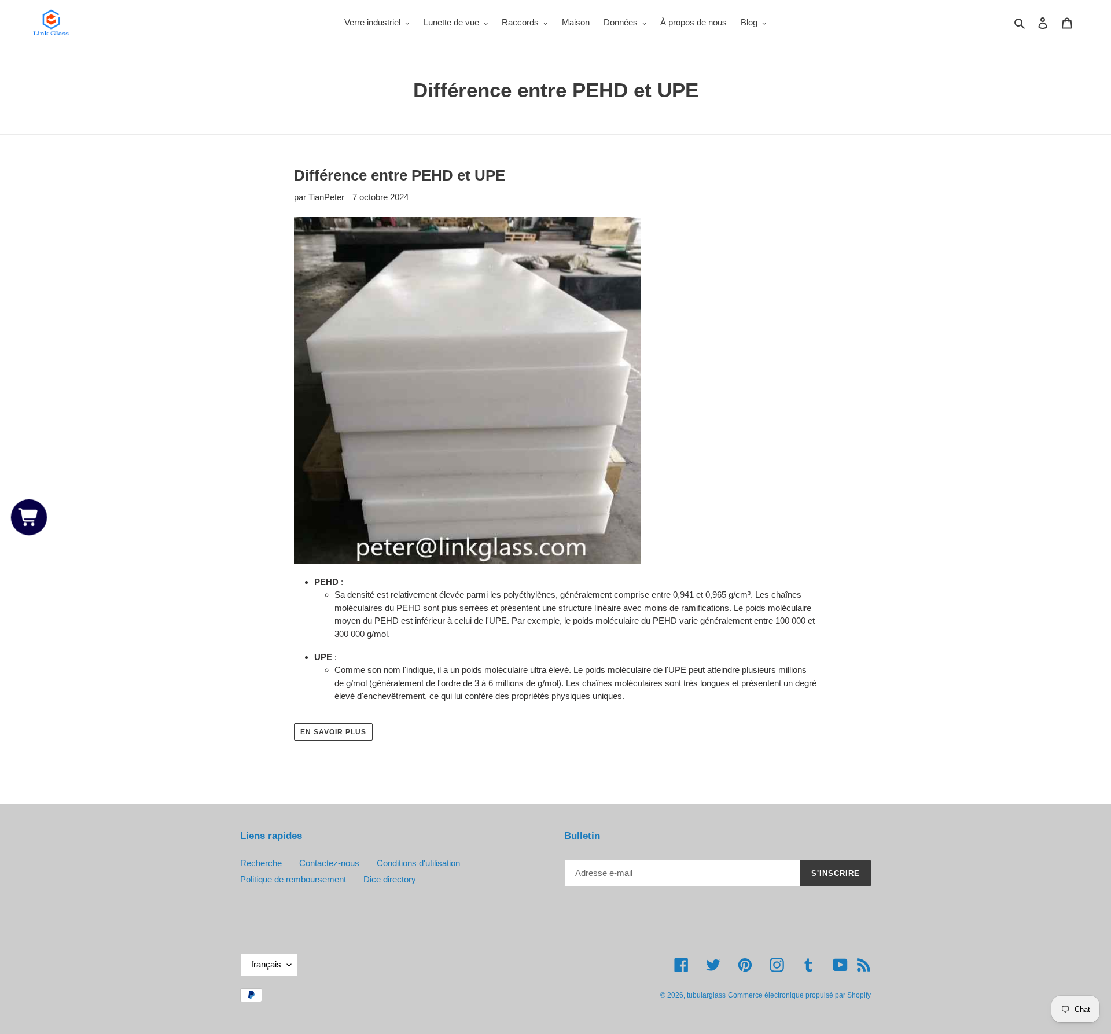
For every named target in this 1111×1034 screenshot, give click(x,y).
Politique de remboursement (293, 879)
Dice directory (389, 879)
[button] (29, 517)
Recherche (261, 863)
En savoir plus (333, 732)
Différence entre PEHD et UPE (399, 175)
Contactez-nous (329, 863)
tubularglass (706, 995)
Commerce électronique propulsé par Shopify (799, 995)
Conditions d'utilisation (418, 863)
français (266, 964)
